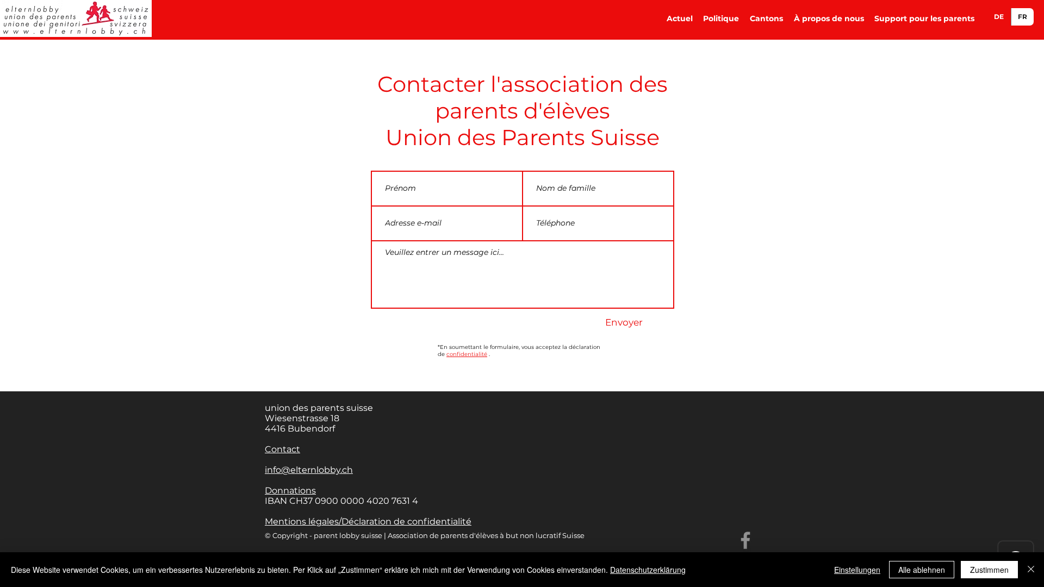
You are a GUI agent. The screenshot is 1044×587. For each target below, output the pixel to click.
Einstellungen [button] (857, 569)
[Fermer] (1030, 569)
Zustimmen (989, 569)
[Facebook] (745, 540)
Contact (282, 449)
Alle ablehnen (921, 569)
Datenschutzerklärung (648, 569)
